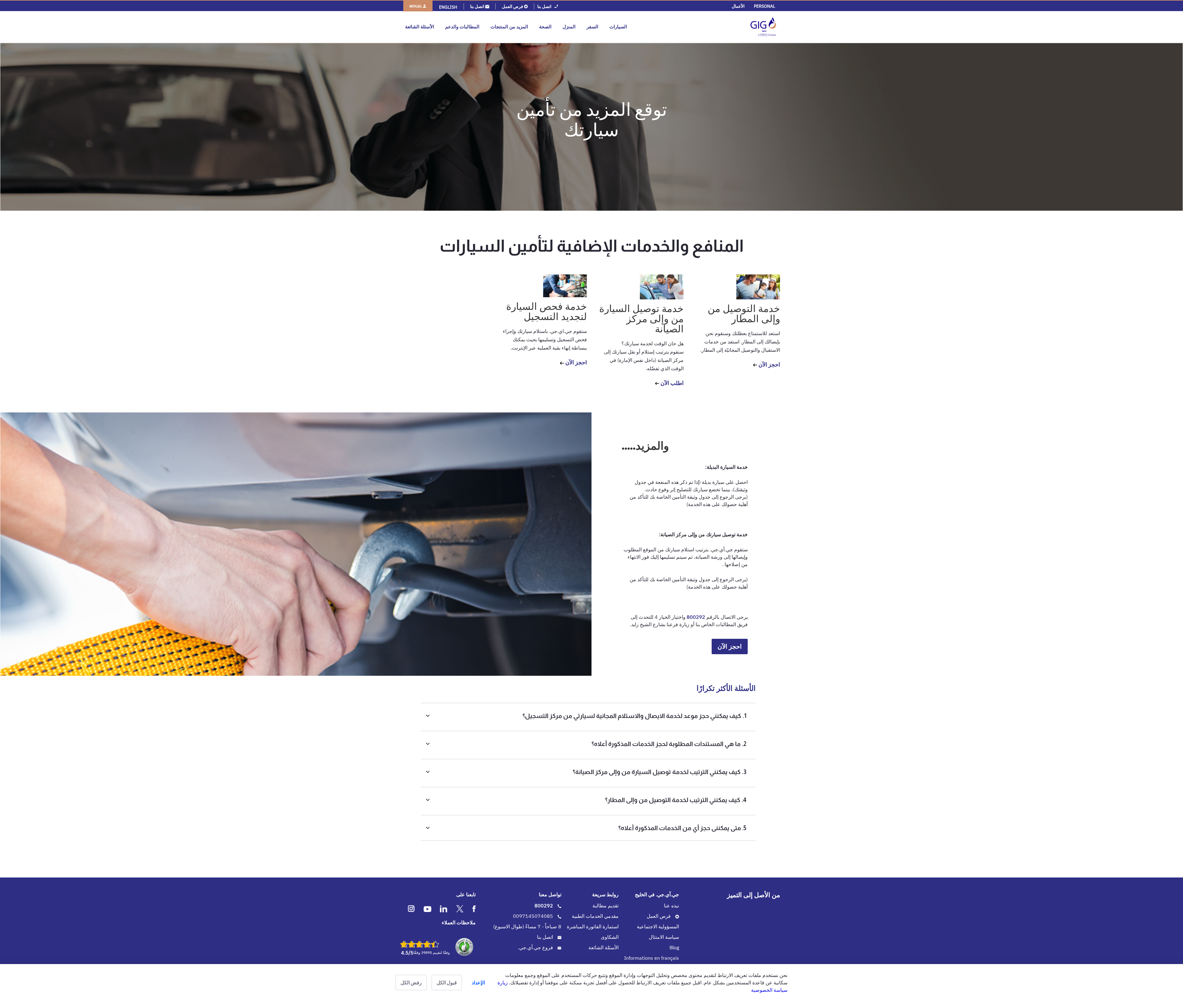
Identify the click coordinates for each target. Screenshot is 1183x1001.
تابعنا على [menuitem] (466, 894)
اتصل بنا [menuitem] (545, 937)
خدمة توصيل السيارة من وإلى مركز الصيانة (641, 318)
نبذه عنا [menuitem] (671, 905)
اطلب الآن (671, 383)
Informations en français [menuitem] (651, 958)
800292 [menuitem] (544, 905)
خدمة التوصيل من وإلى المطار (744, 313)
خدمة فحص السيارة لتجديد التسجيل (546, 311)
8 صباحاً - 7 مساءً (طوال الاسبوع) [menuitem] (527, 926)
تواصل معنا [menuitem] (550, 894)
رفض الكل (411, 982)
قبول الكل (447, 982)
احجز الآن (768, 364)
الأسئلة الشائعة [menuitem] (603, 947)
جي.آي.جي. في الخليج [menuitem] (657, 894)
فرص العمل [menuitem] (659, 916)
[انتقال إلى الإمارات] (704, 27)
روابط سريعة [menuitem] (605, 894)
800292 (695, 617)
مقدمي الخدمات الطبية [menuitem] (595, 916)
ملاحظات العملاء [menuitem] (459, 922)
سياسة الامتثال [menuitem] (664, 937)
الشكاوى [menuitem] (610, 937)
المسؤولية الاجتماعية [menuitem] (658, 926)
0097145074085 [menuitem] (533, 916)
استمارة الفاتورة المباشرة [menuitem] (593, 926)
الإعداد (478, 982)
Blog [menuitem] (674, 947)
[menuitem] (764, 6)
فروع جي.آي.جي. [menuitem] (536, 947)
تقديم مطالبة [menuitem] (605, 905)
